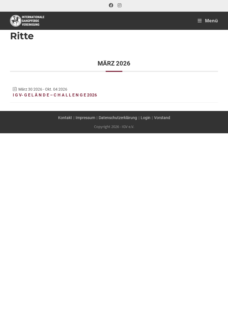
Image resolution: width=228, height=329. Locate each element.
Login (145, 117)
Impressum (85, 117)
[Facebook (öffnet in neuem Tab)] (110, 5)
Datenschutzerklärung (118, 117)
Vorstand (162, 117)
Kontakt (65, 117)
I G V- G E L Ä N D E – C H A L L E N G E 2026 (55, 95)
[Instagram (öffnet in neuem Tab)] (118, 5)
